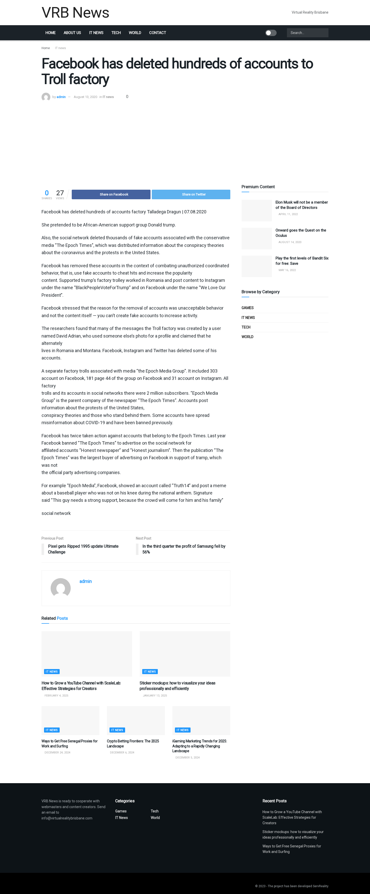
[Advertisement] (185, 139)
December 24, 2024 (57, 752)
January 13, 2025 (154, 695)
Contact (157, 32)
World (135, 32)
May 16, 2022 (287, 270)
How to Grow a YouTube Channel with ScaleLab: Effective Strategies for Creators (292, 817)
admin (61, 97)
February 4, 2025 (56, 695)
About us (72, 32)
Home (51, 32)
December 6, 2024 (121, 752)
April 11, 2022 (288, 214)
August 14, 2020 (289, 242)
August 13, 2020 (85, 97)
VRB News (75, 12)
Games (248, 308)
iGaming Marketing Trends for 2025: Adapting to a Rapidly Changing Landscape (199, 746)
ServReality (320, 886)
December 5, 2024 (187, 757)
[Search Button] (324, 32)
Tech (116, 32)
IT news (96, 32)
